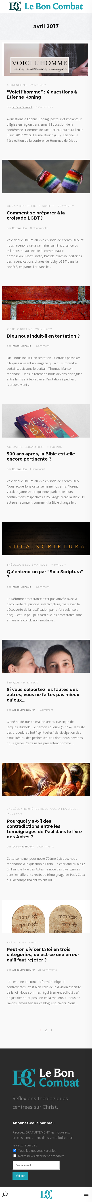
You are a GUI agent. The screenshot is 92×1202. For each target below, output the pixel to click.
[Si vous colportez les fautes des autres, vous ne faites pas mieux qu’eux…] (46, 656)
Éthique (34, 206)
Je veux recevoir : (25, 1145)
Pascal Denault (21, 345)
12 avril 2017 (35, 942)
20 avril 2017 (43, 329)
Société (48, 206)
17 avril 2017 (58, 564)
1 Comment (42, 345)
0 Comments (44, 107)
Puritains (24, 329)
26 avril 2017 (66, 206)
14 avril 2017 (31, 682)
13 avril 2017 (14, 814)
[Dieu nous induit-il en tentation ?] (46, 303)
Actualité (15, 446)
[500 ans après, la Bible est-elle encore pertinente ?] (46, 421)
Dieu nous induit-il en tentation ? (43, 336)
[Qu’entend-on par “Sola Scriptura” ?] (46, 538)
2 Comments (45, 846)
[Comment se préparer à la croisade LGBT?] (46, 176)
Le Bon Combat (22, 107)
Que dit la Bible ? (64, 808)
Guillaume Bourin (23, 709)
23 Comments (47, 969)
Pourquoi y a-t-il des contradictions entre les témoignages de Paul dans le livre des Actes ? (44, 829)
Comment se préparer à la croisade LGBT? (36, 215)
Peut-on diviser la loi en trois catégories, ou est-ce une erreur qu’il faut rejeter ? (43, 955)
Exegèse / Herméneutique (28, 808)
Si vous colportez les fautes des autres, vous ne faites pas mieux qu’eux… (43, 695)
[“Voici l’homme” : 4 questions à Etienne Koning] (46, 59)
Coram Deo (16, 206)
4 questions (17, 85)
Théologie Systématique (27, 564)
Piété (11, 329)
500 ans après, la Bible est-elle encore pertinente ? (41, 456)
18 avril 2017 (54, 446)
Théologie (15, 942)
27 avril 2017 (38, 85)
